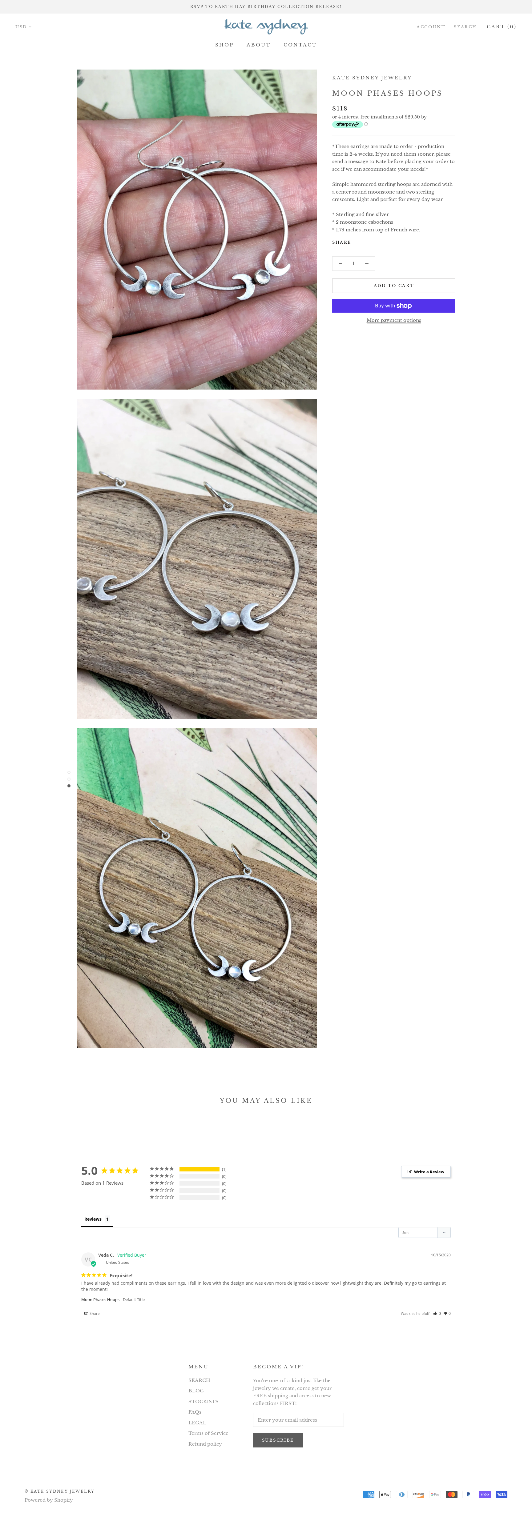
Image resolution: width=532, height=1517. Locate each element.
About (259, 45)
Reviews (93, 1219)
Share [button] (94, 1313)
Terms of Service (208, 1433)
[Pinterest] (373, 241)
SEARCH (199, 1380)
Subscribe (278, 1440)
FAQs (194, 1412)
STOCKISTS (203, 1401)
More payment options (394, 320)
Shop (224, 45)
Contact (300, 45)
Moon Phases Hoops (100, 1299)
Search (465, 27)
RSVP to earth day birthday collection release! (266, 6)
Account (431, 27)
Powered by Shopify (49, 1500)
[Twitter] (365, 241)
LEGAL (197, 1423)
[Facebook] (357, 241)
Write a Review (429, 1172)
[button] (437, 1313)
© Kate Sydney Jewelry (60, 1491)
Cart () (502, 27)
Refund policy (205, 1444)
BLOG (196, 1391)
